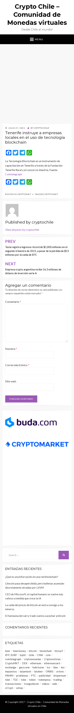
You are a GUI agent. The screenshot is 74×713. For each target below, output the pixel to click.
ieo (63, 667)
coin (48, 655)
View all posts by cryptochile (22, 229)
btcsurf (59, 650)
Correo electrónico (17, 365)
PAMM (9, 675)
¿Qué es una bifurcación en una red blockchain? (32, 576)
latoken (38, 671)
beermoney (19, 650)
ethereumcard (52, 663)
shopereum (59, 675)
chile (31, 655)
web (54, 683)
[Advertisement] (37, 82)
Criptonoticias (52, 659)
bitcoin (33, 650)
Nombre (11, 348)
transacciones (13, 683)
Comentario (13, 301)
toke (23, 679)
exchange (10, 667)
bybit (23, 655)
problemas (22, 675)
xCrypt (9, 687)
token (32, 679)
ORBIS (49, 671)
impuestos (11, 671)
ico (48, 667)
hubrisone (38, 667)
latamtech (25, 671)
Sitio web (10, 381)
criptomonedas (32, 659)
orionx (60, 671)
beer (7, 650)
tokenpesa (44, 679)
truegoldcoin (31, 683)
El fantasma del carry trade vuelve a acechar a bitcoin (35, 615)
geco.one (24, 667)
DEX (24, 663)
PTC (33, 675)
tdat (7, 679)
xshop (19, 687)
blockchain (46, 650)
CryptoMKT (24, 194)
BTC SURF (11, 655)
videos (45, 683)
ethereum (35, 663)
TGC (15, 679)
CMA (40, 655)
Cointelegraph (13, 174)
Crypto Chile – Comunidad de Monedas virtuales (37, 14)
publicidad (44, 675)
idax (55, 667)
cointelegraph (13, 659)
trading (57, 679)
